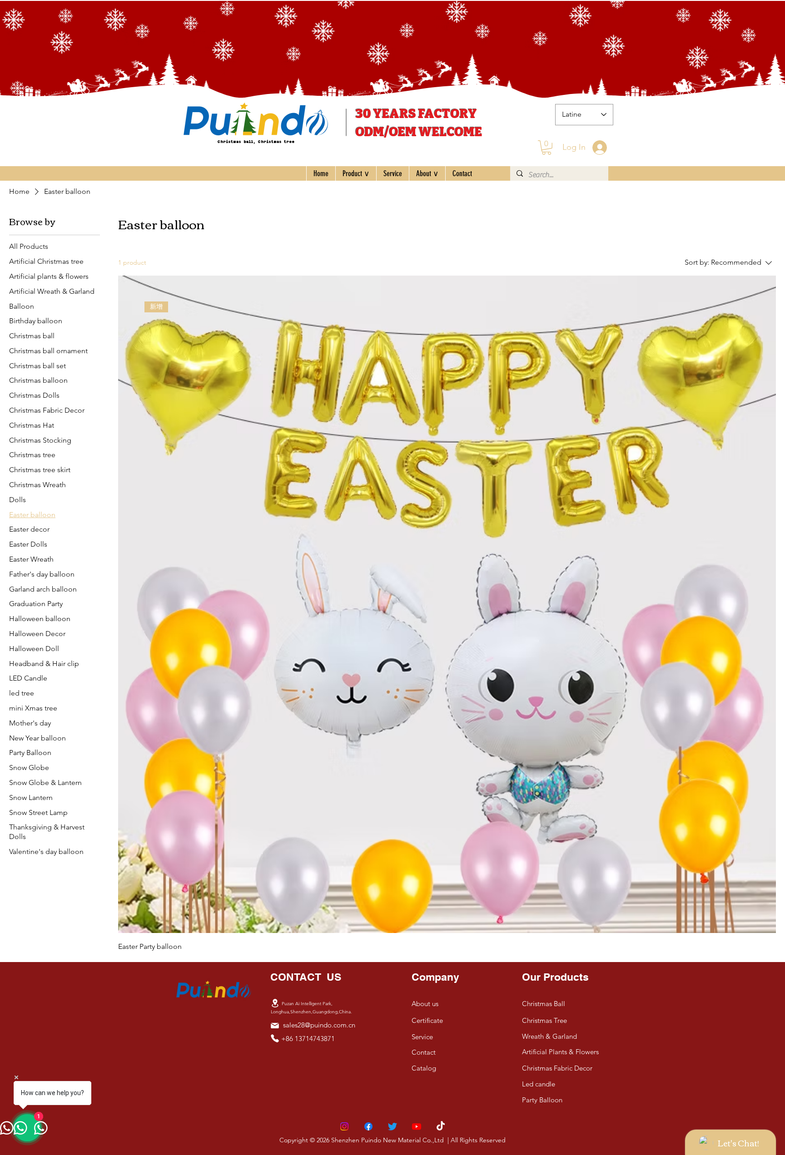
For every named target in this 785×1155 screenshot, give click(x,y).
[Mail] (275, 1025)
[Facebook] (368, 1126)
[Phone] (275, 1038)
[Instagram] (344, 1126)
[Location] (275, 1003)
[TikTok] (440, 1126)
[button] (546, 147)
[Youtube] (416, 1126)
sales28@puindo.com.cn (319, 1025)
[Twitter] (392, 1126)
